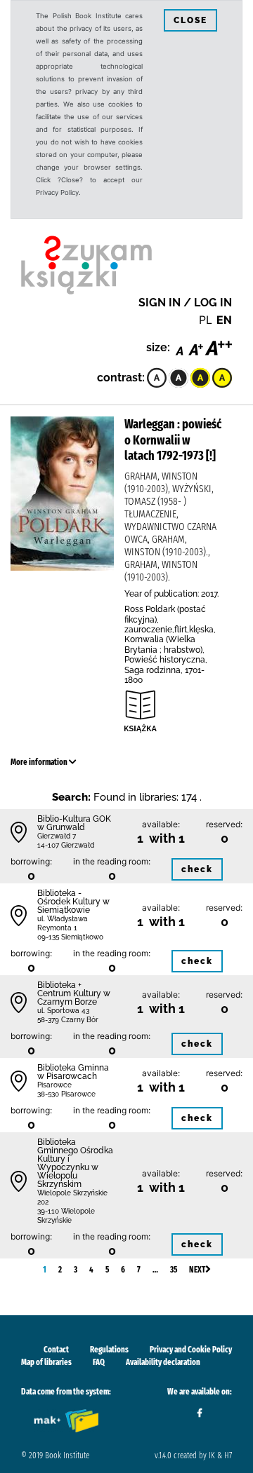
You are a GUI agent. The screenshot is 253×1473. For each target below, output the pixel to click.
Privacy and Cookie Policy (191, 1350)
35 (173, 1270)
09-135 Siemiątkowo (70, 937)
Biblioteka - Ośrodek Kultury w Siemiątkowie (73, 901)
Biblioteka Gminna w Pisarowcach (73, 1072)
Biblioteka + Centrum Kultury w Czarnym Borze (73, 993)
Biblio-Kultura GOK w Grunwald (74, 823)
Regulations (109, 1350)
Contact (56, 1350)
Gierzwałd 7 (56, 836)
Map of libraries (46, 1362)
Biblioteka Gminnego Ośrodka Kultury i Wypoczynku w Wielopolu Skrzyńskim (75, 1163)
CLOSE (190, 20)
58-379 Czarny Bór (67, 1020)
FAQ (99, 1362)
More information (40, 762)
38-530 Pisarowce (66, 1094)
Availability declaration (163, 1362)
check (197, 869)
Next (197, 1270)
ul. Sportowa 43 (63, 1010)
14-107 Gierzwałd (65, 845)
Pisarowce (54, 1085)
